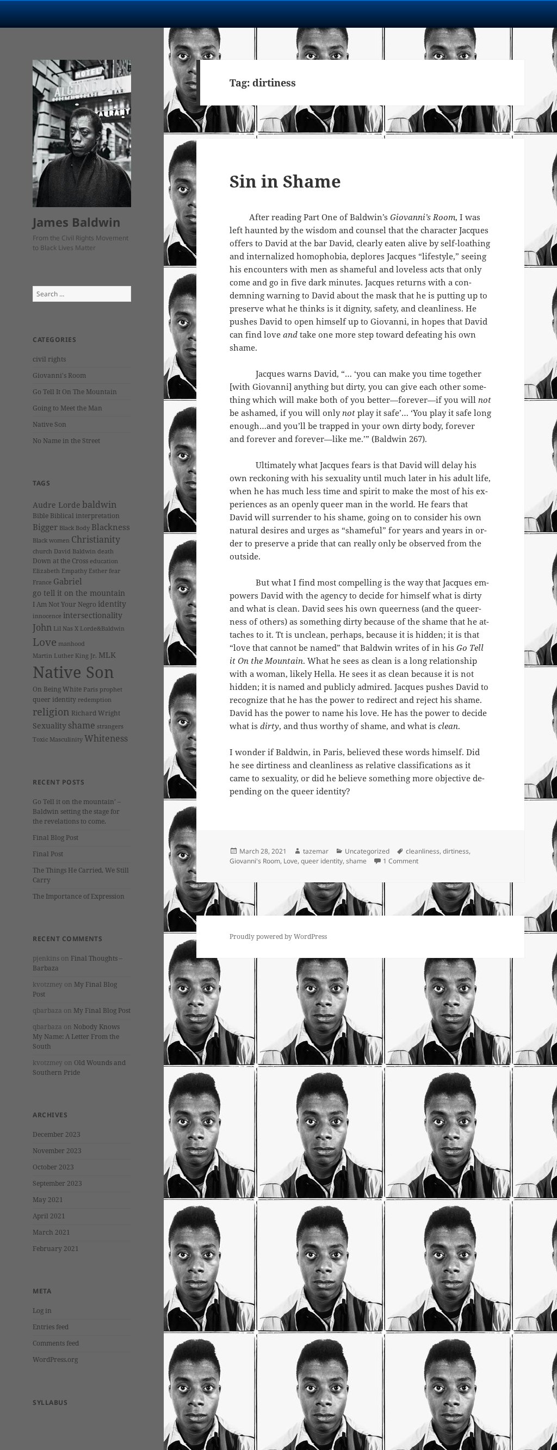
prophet (111, 689)
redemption (95, 700)
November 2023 (57, 1150)
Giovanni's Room (59, 375)
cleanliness (423, 851)
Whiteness (106, 738)
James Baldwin (76, 222)
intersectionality (92, 615)
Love (45, 642)
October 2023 (53, 1167)
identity (112, 604)
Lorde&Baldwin (102, 628)
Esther (98, 571)
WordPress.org (55, 1359)
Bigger (45, 526)
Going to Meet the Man (67, 408)
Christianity (95, 539)
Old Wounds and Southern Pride (79, 1067)
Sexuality (49, 725)
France (42, 582)
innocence (47, 616)
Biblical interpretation (85, 515)
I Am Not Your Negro (64, 604)
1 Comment (400, 861)
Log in (42, 1310)
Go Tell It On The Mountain (75, 391)
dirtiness (456, 851)
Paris (90, 689)
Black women (51, 540)
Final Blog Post (55, 837)
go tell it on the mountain (79, 593)
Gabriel (67, 581)
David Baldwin (75, 551)
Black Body (74, 528)
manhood (71, 644)
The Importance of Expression (79, 896)
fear (114, 571)
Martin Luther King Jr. (65, 655)
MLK (107, 655)
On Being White (57, 689)
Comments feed (56, 1343)
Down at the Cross (60, 560)
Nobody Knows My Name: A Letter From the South (76, 1036)
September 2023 (57, 1183)
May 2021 (48, 1199)
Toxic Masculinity (58, 739)
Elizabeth (46, 571)
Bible (40, 515)
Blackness (110, 526)
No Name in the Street (66, 440)
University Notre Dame (99, 13)
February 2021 (56, 1248)
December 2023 (57, 1134)
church (42, 551)
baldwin (99, 505)
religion (51, 711)
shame (81, 725)
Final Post (48, 853)
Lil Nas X (65, 628)
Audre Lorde (57, 505)
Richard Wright (95, 713)
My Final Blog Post (102, 1010)
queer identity (54, 699)
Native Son (49, 424)
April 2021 (49, 1216)
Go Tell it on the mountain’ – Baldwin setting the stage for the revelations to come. (77, 811)
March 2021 (51, 1232)
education (104, 561)
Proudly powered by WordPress (278, 936)
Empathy (74, 571)
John (42, 627)
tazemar (316, 851)
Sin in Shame (285, 181)
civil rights (49, 359)
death (105, 551)
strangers (110, 726)
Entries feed (51, 1326)
